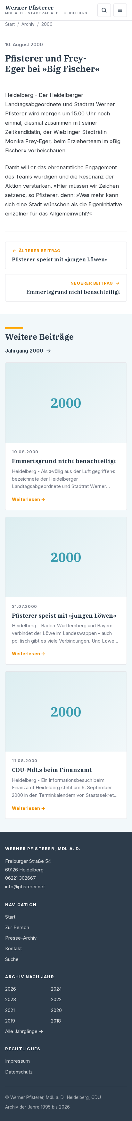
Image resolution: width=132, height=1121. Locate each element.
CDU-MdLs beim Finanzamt (52, 770)
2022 (56, 999)
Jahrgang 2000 (24, 351)
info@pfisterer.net (25, 887)
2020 (56, 1010)
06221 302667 (20, 878)
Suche (12, 959)
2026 (10, 989)
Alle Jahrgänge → (24, 1031)
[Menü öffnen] (120, 10)
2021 (10, 1010)
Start (10, 24)
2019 (10, 1021)
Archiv (28, 24)
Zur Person (17, 927)
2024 (56, 989)
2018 (56, 1021)
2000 (47, 24)
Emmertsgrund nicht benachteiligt (64, 461)
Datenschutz (19, 1072)
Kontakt (13, 948)
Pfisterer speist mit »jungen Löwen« (64, 615)
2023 (10, 999)
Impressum (17, 1061)
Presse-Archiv (21, 938)
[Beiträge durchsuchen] (104, 10)
